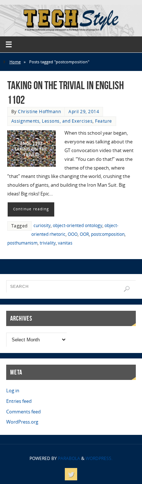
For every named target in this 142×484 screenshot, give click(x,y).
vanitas (65, 243)
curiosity (42, 225)
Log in (12, 391)
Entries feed (19, 401)
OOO (73, 234)
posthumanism (22, 243)
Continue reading (31, 208)
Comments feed (23, 412)
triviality (48, 243)
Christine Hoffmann (39, 111)
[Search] (126, 289)
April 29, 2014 (83, 111)
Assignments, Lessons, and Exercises (52, 121)
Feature (103, 121)
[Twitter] (71, 474)
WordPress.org (22, 422)
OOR (84, 234)
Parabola (69, 458)
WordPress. (99, 458)
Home (15, 61)
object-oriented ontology (77, 225)
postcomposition (108, 234)
